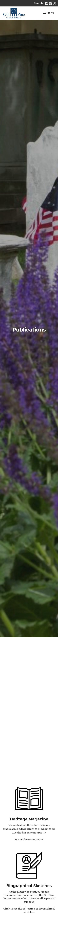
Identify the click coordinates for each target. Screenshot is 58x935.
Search (38, 3)
